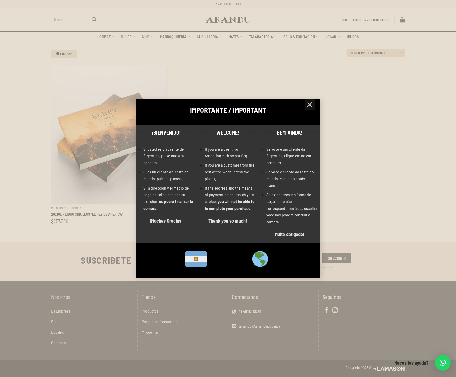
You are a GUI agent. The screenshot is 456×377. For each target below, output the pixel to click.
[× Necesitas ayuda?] (443, 363)
